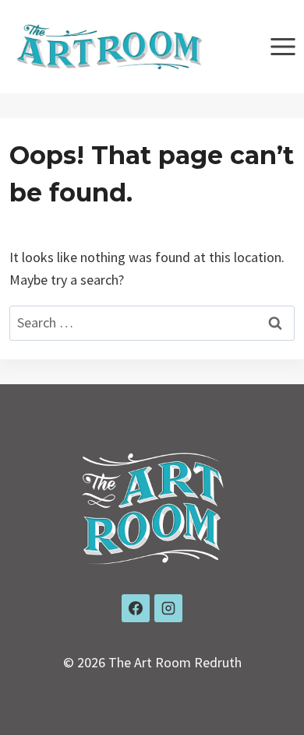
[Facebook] (136, 608)
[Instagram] (168, 608)
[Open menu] (282, 46)
